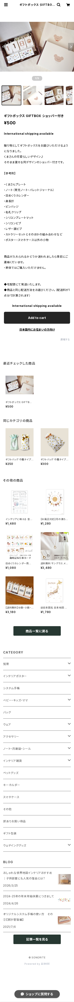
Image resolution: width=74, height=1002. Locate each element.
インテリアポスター (15, 676)
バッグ (7, 712)
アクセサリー (11, 736)
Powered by (32, 963)
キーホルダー (11, 785)
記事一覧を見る (37, 939)
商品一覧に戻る (37, 631)
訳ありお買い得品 (14, 821)
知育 (6, 664)
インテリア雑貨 (12, 760)
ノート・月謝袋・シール (17, 748)
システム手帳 (11, 688)
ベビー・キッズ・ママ (15, 700)
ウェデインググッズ (14, 845)
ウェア (7, 724)
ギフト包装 (10, 833)
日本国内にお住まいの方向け (37, 329)
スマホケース (11, 797)
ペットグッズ (11, 773)
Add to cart (37, 318)
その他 (7, 809)
